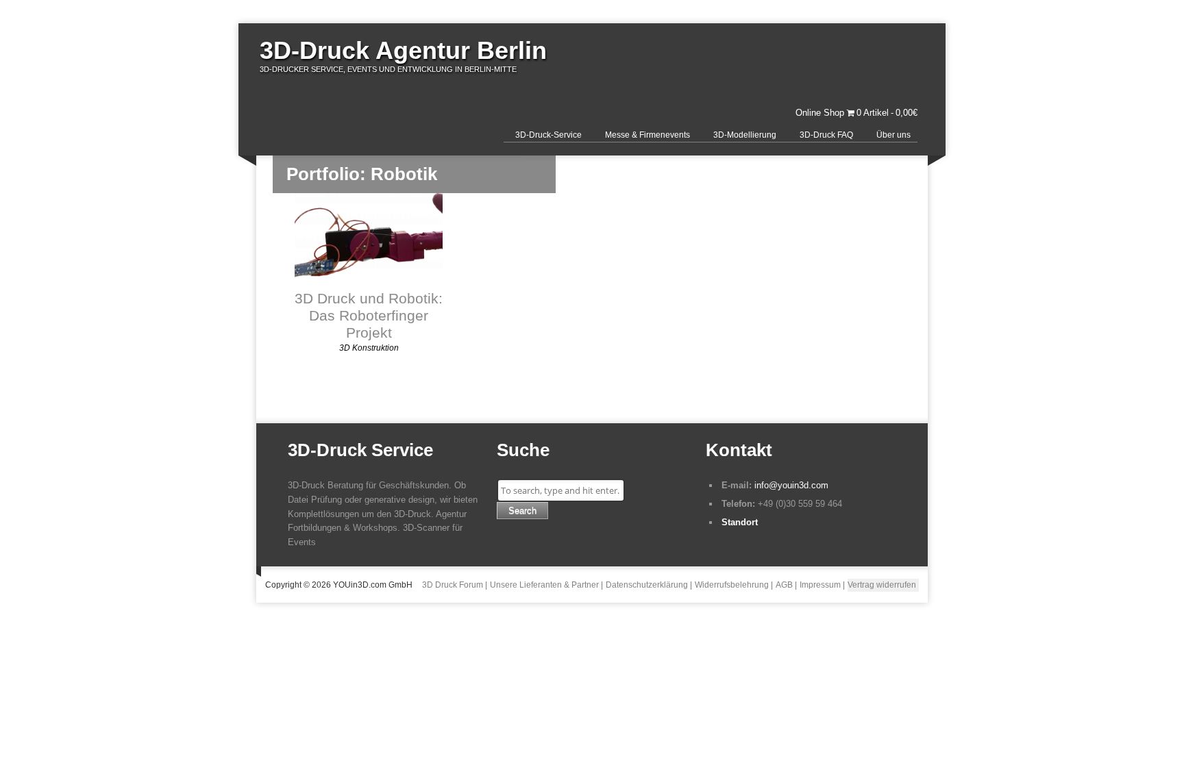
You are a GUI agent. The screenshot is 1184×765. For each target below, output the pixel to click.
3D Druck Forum (452, 585)
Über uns (893, 135)
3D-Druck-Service (548, 135)
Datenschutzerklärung (647, 585)
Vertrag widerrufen (882, 585)
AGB (784, 585)
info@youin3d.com (791, 485)
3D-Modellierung (744, 135)
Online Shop (820, 113)
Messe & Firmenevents (647, 135)
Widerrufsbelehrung (732, 585)
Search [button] (522, 510)
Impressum (820, 585)
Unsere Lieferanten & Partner (544, 585)
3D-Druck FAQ (826, 135)
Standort (740, 522)
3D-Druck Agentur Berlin (403, 50)
